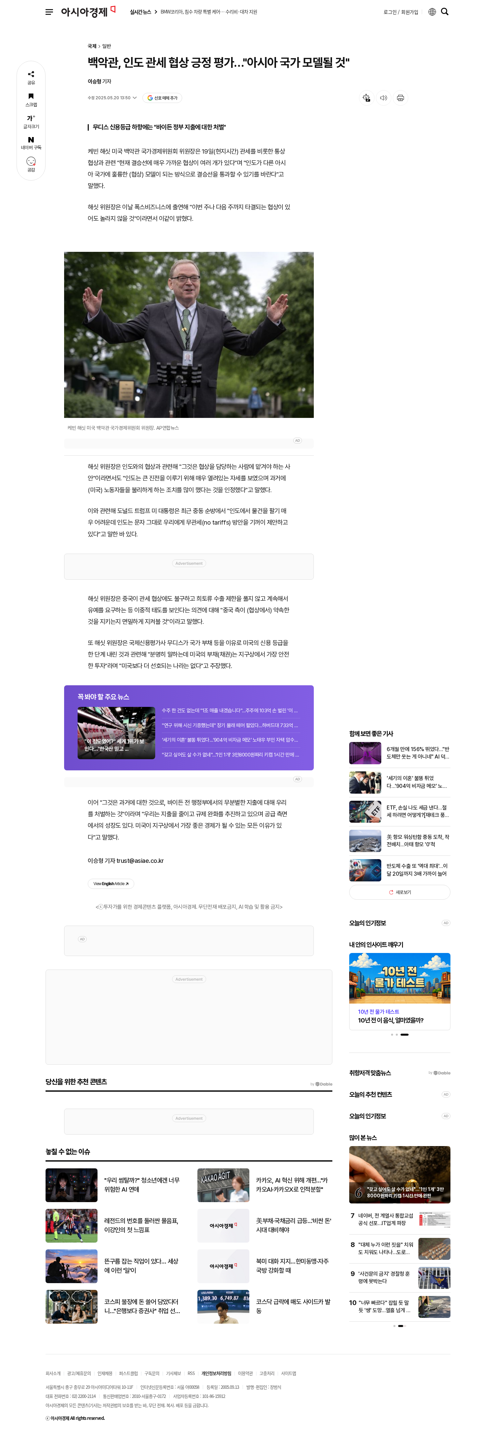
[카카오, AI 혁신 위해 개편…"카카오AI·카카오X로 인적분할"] (223, 1200)
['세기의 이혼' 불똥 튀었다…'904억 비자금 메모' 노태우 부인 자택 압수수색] (365, 792)
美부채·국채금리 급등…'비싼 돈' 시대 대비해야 (293, 1225)
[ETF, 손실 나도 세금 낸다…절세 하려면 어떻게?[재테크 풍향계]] (365, 821)
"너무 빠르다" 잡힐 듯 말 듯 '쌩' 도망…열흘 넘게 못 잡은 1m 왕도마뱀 (385, 1310)
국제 (92, 46)
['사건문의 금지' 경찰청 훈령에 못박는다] (434, 1287)
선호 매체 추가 (165, 98)
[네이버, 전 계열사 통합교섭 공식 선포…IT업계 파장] (434, 1229)
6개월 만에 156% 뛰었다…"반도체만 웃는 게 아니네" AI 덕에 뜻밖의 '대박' (418, 753)
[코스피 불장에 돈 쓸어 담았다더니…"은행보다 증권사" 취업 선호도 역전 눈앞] (72, 1322)
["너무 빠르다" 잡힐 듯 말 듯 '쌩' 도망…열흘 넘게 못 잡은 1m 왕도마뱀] (434, 1316)
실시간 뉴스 (140, 12)
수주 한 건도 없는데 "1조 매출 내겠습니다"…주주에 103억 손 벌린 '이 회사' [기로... (231, 711)
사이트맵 (288, 1373)
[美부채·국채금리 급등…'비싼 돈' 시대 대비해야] (223, 1241)
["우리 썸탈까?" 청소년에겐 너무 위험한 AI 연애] (72, 1200)
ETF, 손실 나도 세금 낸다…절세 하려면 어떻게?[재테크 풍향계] (418, 811)
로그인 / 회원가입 (401, 11)
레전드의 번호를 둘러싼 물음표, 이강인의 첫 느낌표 (141, 1225)
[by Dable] (321, 1084)
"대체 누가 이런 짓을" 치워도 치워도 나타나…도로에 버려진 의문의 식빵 (385, 1252)
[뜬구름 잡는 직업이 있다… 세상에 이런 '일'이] (72, 1281)
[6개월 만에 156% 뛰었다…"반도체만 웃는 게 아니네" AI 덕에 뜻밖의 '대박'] (365, 762)
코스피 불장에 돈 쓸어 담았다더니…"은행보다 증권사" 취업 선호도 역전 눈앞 (142, 1307)
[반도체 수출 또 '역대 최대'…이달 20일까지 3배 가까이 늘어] (365, 879)
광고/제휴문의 (79, 1373)
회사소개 (53, 1373)
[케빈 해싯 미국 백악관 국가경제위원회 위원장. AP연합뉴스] (189, 335)
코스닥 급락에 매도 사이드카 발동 (293, 1306)
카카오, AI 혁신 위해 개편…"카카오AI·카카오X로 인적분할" (292, 1184)
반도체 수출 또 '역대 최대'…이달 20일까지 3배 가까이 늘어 (417, 870)
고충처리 (266, 1373)
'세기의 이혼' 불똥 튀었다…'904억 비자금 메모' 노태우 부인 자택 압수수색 (417, 782)
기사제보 (173, 1373)
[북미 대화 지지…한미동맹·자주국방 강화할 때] (223, 1281)
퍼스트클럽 (128, 1373)
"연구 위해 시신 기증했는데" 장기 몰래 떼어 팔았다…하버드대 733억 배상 (231, 725)
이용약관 (245, 1373)
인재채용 (105, 1373)
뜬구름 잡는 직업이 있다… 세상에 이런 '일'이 (141, 1265)
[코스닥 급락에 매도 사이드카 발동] (223, 1322)
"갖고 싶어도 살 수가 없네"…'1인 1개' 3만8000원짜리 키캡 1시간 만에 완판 (231, 755)
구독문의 (151, 1373)
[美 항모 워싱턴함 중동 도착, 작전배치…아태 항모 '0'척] (365, 850)
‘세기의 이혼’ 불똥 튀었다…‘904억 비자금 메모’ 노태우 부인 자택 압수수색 (231, 740)
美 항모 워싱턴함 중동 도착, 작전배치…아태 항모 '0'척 (418, 841)
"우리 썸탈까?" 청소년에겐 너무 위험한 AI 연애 (141, 1184)
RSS (191, 1373)
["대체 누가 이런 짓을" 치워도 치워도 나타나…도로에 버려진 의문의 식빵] (434, 1258)
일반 (106, 46)
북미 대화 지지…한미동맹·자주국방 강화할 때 (292, 1265)
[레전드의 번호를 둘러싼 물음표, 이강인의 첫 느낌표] (72, 1241)
